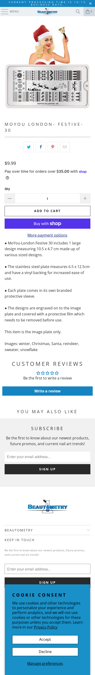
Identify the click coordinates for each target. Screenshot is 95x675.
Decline (45, 651)
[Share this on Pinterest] (53, 147)
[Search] (78, 11)
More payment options (47, 235)
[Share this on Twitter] (29, 147)
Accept (45, 639)
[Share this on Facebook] (41, 147)
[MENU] (2, 11)
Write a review (47, 391)
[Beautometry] (47, 11)
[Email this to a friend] (65, 147)
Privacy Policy (45, 627)
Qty (7, 189)
